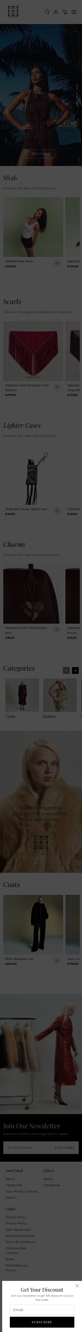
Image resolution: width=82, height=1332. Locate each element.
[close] (77, 1286)
